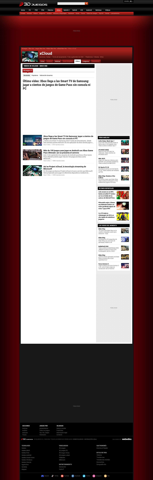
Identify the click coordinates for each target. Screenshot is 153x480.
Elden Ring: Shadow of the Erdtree (108, 179)
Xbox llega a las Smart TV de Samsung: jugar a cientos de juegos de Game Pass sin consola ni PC (68, 137)
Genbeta (24, 467)
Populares (35, 75)
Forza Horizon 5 (108, 266)
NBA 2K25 (108, 161)
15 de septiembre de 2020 (75, 57)
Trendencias (101, 457)
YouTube (66, 476)
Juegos (27, 439)
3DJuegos (24, 48)
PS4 (42, 10)
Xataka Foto (25, 453)
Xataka (24, 448)
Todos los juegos (44, 430)
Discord (46, 476)
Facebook (77, 476)
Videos (107, 10)
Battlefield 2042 (108, 249)
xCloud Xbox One (62, 48)
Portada (22, 13)
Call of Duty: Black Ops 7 (108, 143)
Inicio (23, 10)
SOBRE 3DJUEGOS (78, 439)
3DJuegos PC (63, 450)
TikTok (56, 476)
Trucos (83, 13)
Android (89, 10)
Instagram (99, 476)
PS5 (36, 10)
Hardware (71, 13)
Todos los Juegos (92, 13)
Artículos (25, 432)
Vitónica (99, 455)
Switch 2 (66, 10)
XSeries (50, 10)
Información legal (62, 432)
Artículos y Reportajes (60, 13)
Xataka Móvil (26, 450)
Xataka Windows (27, 460)
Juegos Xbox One (40, 48)
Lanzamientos (115, 13)
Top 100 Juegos (44, 432)
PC (30, 10)
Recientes (27, 75)
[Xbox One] (107, 13)
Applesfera (25, 464)
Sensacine (62, 467)
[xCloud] (30, 56)
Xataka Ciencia (26, 462)
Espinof (61, 469)
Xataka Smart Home (28, 457)
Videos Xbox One (51, 48)
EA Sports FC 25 (108, 169)
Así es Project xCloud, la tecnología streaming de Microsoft (64, 167)
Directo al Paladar (102, 448)
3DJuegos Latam (64, 455)
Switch (74, 10)
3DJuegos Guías (64, 453)
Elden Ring (107, 231)
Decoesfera (100, 462)
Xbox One (31, 48)
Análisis (49, 13)
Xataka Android (26, 455)
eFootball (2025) (106, 152)
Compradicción (101, 464)
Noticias (98, 10)
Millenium (62, 460)
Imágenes (42, 13)
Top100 (101, 13)
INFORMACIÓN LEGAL (90, 439)
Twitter (88, 476)
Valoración (46, 75)
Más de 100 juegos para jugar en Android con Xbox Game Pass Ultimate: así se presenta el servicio (68, 151)
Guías (77, 13)
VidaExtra (62, 457)
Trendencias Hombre (103, 460)
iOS (81, 10)
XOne (59, 10)
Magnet (24, 469)
